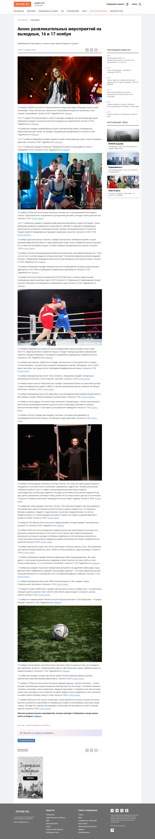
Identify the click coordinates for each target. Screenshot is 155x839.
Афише (68, 113)
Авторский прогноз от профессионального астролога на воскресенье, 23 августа (120, 60)
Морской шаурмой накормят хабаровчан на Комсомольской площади (119, 94)
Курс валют (83, 824)
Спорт (84, 11)
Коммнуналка (84, 832)
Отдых (81, 815)
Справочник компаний (87, 821)
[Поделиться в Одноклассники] (96, 50)
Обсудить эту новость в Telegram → (39, 733)
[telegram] (112, 810)
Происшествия (73, 11)
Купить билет (37, 218)
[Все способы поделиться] (100, 50)
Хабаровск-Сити (116, 11)
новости (39, 3)
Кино (80, 818)
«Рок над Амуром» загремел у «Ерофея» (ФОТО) (119, 71)
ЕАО (62, 11)
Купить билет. (24, 577)
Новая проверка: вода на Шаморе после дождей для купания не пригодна (123, 105)
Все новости (19, 11)
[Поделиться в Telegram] (87, 50)
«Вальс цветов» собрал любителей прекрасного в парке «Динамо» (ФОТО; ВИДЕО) (122, 82)
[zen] (121, 810)
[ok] (126, 810)
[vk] (117, 810)
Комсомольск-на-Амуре (48, 11)
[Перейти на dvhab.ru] (22, 4)
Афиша (81, 829)
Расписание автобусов (87, 826)
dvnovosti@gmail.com (21, 822)
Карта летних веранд (98, 11)
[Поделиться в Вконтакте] (91, 50)
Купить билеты (24, 235)
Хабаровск (31, 11)
